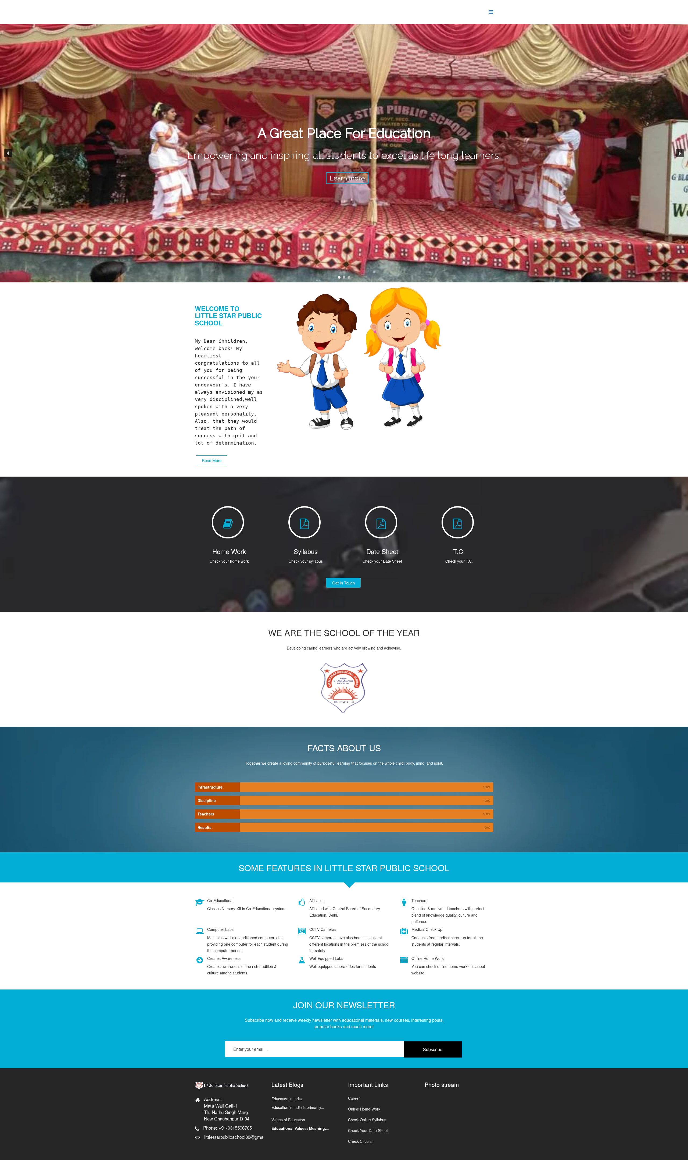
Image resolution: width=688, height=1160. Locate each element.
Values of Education (288, 1119)
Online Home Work (364, 1109)
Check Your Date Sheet (368, 1130)
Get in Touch (343, 583)
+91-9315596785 (235, 1127)
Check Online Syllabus (367, 1119)
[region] (344, 153)
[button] (8, 153)
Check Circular (360, 1141)
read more (211, 460)
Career (354, 1098)
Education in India (286, 1098)
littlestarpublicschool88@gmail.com (239, 1136)
